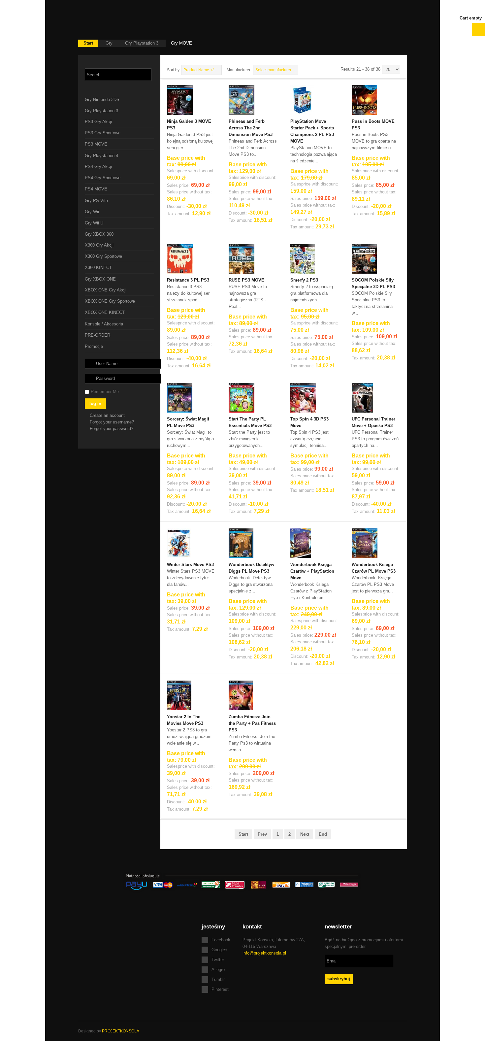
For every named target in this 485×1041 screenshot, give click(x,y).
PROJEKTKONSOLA (120, 1031)
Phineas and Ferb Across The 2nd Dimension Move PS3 (251, 128)
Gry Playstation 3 (141, 43)
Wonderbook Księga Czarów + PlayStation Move (312, 571)
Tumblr (218, 979)
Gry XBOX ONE (100, 279)
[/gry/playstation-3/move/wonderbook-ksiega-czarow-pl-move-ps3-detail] (364, 542)
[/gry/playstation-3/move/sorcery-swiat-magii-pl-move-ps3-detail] (179, 397)
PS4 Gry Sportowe (102, 177)
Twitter (217, 959)
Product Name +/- (199, 70)
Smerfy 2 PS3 (304, 280)
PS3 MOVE (96, 144)
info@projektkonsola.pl (264, 953)
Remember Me (105, 391)
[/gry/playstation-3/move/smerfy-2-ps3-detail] (302, 258)
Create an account (108, 415)
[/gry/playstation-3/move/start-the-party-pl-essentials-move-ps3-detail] (241, 397)
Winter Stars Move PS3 (190, 564)
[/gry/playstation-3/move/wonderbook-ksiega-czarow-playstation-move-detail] (300, 542)
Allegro (218, 969)
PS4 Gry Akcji (98, 166)
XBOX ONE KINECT (105, 312)
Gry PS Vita (96, 200)
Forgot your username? (112, 422)
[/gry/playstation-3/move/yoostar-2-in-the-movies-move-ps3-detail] (179, 694)
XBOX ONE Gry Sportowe (110, 301)
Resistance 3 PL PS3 (188, 280)
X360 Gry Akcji (99, 245)
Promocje (94, 346)
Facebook (220, 939)
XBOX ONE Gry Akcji (105, 289)
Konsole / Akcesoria (104, 323)
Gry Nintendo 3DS (102, 99)
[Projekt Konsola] (118, 19)
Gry (109, 43)
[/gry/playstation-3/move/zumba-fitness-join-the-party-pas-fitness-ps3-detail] (241, 694)
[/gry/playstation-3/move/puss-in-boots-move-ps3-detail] (364, 99)
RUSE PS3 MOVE (246, 280)
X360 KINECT (98, 267)
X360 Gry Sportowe (103, 256)
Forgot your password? (111, 428)
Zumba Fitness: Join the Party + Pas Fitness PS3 (252, 723)
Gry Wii (92, 211)
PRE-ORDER (97, 335)
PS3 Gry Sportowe (102, 132)
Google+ (219, 949)
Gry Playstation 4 (101, 155)
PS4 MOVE (96, 188)
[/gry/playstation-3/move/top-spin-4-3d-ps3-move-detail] (303, 397)
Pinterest (220, 989)
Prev (262, 834)
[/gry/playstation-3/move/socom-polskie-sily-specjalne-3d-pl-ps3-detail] (364, 258)
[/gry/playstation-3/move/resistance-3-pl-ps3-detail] (180, 258)
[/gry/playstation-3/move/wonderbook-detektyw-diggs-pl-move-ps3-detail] (241, 542)
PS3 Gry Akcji (98, 121)
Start (88, 43)
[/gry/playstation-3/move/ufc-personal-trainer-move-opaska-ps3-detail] (362, 397)
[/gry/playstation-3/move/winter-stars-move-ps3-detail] (179, 542)
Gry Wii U (94, 222)
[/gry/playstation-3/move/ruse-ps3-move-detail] (241, 258)
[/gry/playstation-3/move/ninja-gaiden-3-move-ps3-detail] (180, 99)
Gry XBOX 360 (99, 234)
